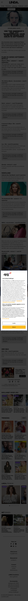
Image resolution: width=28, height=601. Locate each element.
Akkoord (14, 327)
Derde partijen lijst (5, 318)
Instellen (14, 323)
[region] (14, 300)
